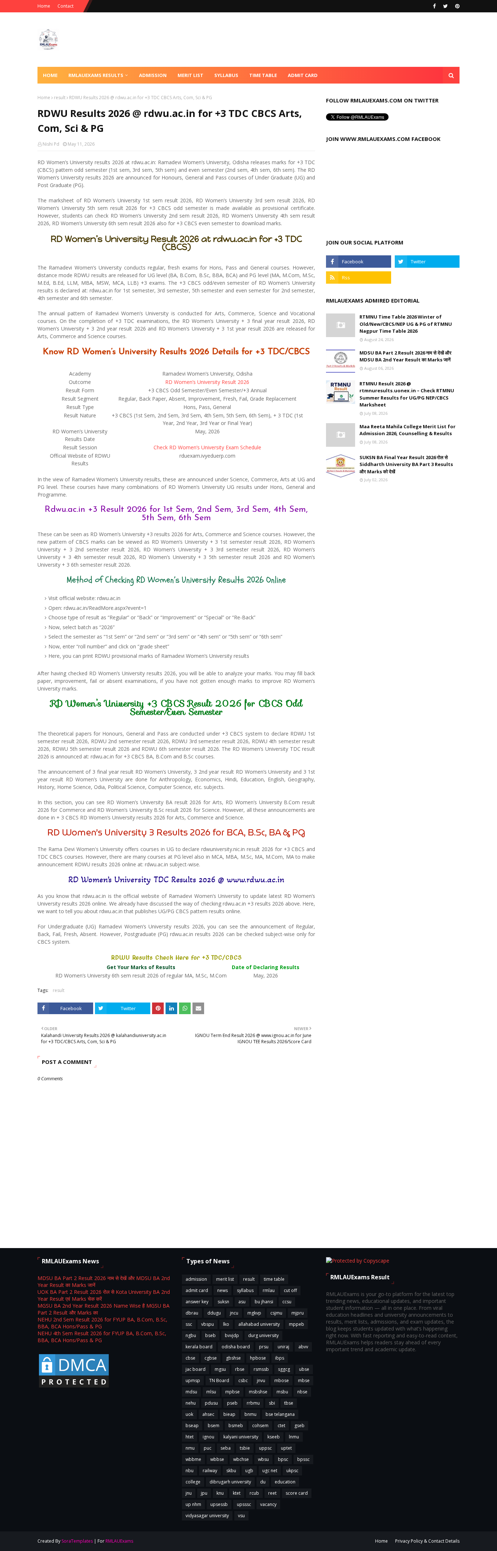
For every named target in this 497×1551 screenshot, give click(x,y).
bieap (229, 1414)
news (222, 1290)
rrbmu (253, 1403)
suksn (223, 1302)
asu (242, 1302)
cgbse (210, 1358)
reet (272, 1493)
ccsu (286, 1302)
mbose (281, 1380)
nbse (302, 1392)
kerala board (199, 1347)
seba (225, 1448)
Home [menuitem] (50, 75)
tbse (288, 1403)
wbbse (217, 1459)
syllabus (245, 1290)
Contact (65, 6)
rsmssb (261, 1369)
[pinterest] (456, 6)
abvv (303, 1347)
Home (43, 6)
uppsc (265, 1448)
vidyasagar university (207, 1515)
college (193, 1482)
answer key (197, 1302)
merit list (225, 1279)
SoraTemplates (77, 1541)
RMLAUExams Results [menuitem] (95, 75)
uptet (286, 1448)
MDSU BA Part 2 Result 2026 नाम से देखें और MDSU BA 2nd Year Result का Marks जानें (405, 356)
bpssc (303, 1459)
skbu (231, 1470)
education (285, 1482)
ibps (279, 1358)
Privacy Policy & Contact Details (427, 1541)
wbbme (193, 1459)
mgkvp (254, 1313)
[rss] (358, 277)
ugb (249, 1470)
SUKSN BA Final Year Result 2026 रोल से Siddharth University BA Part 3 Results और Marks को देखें (406, 464)
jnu (189, 1493)
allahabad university (259, 1324)
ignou (208, 1437)
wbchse (241, 1459)
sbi (272, 1403)
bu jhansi (264, 1302)
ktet (236, 1493)
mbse (304, 1380)
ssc (189, 1324)
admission (196, 1279)
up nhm (193, 1504)
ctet (281, 1425)
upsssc (244, 1504)
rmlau (269, 1290)
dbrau (192, 1313)
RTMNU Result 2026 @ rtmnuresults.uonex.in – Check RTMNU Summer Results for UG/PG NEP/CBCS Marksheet (406, 394)
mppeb (296, 1324)
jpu (204, 1493)
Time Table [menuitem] (263, 75)
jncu (234, 1313)
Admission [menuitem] (153, 75)
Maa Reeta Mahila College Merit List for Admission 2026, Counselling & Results (407, 430)
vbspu (207, 1324)
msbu (282, 1392)
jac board (196, 1369)
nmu (190, 1448)
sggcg (284, 1369)
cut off (290, 1290)
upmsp (193, 1380)
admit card (197, 1290)
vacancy (268, 1504)
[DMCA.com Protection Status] (73, 1387)
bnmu (250, 1414)
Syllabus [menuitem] (226, 75)
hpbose (258, 1358)
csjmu (276, 1313)
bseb (210, 1335)
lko (226, 1324)
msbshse (258, 1392)
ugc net (269, 1470)
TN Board (219, 1380)
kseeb (273, 1437)
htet (190, 1437)
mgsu (220, 1369)
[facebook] (434, 6)
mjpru (297, 1313)
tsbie (245, 1448)
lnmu (294, 1437)
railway (210, 1470)
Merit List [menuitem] (190, 75)
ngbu (191, 1335)
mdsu (191, 1392)
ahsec (208, 1414)
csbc (243, 1380)
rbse (239, 1369)
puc (207, 1448)
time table (274, 1279)
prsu (264, 1347)
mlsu (211, 1392)
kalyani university (240, 1437)
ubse (304, 1369)
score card (297, 1493)
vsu (241, 1515)
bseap (192, 1425)
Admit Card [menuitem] (303, 75)
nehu (191, 1403)
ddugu (214, 1313)
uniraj (283, 1347)
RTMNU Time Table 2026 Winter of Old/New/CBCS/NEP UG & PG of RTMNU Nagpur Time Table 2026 (405, 323)
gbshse (233, 1358)
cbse (190, 1358)
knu (220, 1493)
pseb (232, 1403)
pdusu (211, 1403)
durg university (263, 1335)
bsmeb (235, 1425)
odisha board (236, 1347)
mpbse (232, 1392)
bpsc (283, 1459)
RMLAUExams (119, 1541)
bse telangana (280, 1414)
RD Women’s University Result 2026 (207, 381)
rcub (254, 1493)
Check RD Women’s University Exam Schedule (207, 447)
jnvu (261, 1380)
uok (189, 1414)
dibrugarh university (230, 1482)
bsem (213, 1425)
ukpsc (292, 1470)
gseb (299, 1425)
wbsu (263, 1459)
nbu (190, 1470)
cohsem (260, 1425)
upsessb (219, 1504)
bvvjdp (232, 1335)
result (59, 97)
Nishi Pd (51, 144)
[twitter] (445, 6)
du (263, 1482)
